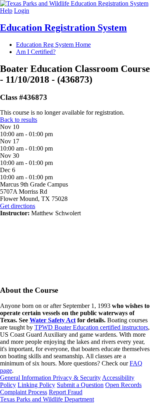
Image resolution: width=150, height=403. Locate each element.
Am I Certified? (36, 51)
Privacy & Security (77, 377)
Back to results (18, 119)
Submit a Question (80, 384)
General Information (26, 377)
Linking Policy (36, 384)
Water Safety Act (53, 320)
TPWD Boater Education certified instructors (91, 327)
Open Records (123, 384)
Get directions (17, 205)
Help (6, 10)
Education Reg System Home (53, 44)
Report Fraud (65, 392)
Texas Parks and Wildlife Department (47, 399)
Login (21, 10)
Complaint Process (23, 392)
